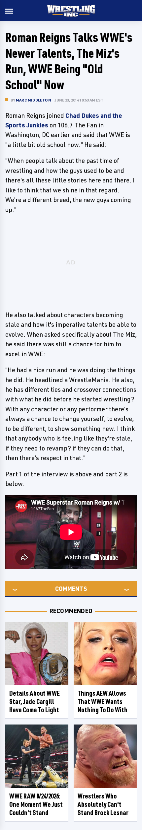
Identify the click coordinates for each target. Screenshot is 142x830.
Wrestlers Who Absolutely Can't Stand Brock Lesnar (103, 804)
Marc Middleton (33, 100)
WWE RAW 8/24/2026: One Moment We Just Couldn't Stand (36, 804)
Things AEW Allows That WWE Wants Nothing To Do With (102, 701)
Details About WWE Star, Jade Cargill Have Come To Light (34, 701)
